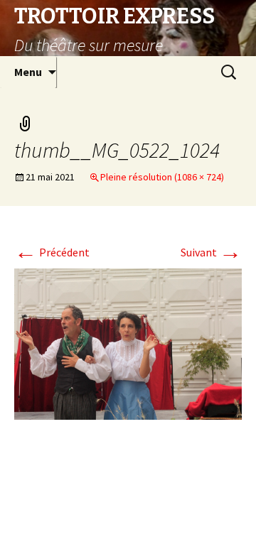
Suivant (211, 252)
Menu (28, 72)
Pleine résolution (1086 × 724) (162, 176)
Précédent (52, 252)
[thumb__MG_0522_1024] (128, 343)
